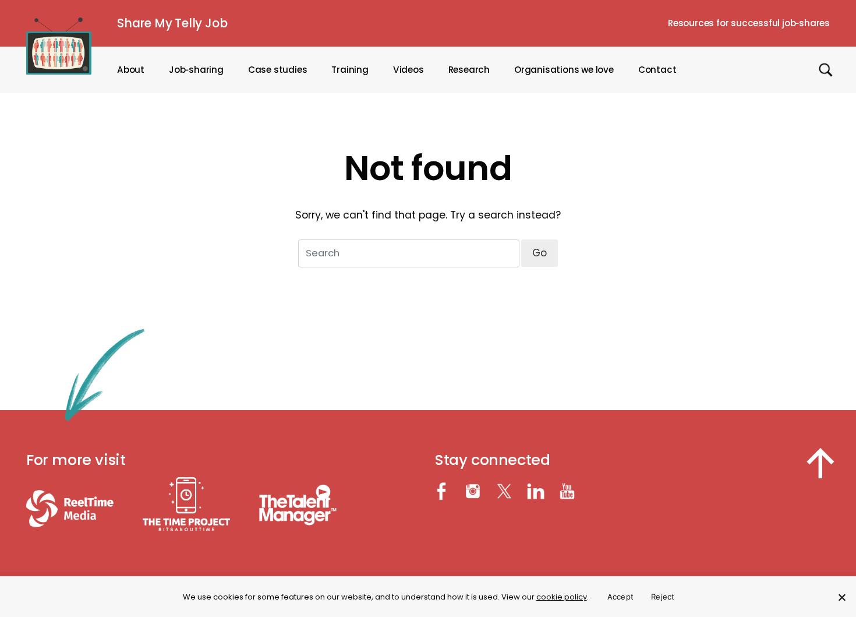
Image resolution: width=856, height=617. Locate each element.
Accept (620, 596)
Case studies (277, 70)
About (130, 70)
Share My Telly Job (172, 23)
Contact (657, 70)
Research (469, 70)
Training (349, 70)
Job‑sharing (196, 70)
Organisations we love (564, 70)
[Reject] (841, 597)
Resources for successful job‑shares (749, 23)
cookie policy (561, 596)
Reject (663, 596)
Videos (408, 70)
